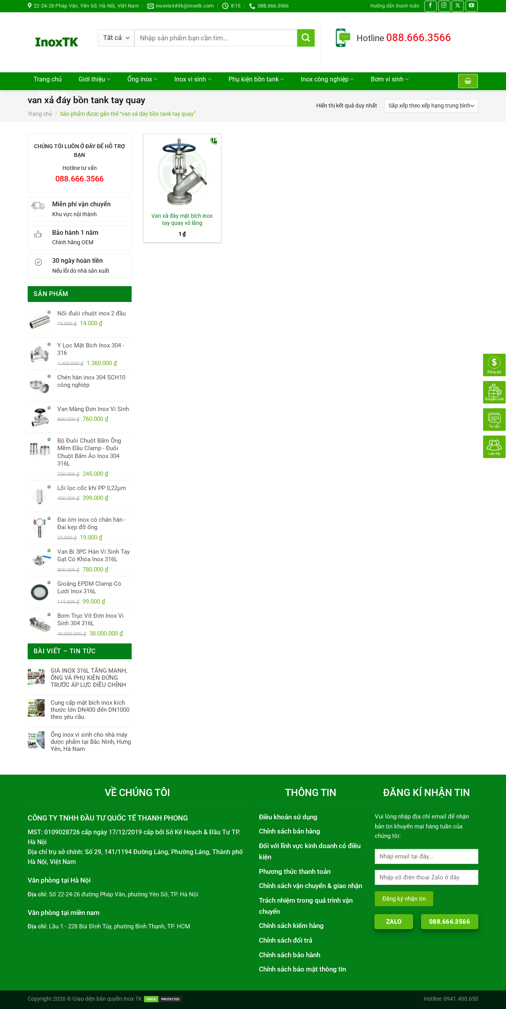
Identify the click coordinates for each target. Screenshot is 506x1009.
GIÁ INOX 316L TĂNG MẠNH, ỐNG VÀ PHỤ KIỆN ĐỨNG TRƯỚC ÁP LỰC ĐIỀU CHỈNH (89, 677)
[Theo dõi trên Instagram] (444, 6)
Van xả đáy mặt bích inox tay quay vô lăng (182, 219)
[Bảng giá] (494, 364)
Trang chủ (48, 79)
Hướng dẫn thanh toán (394, 6)
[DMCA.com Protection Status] (163, 999)
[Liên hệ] (494, 446)
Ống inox (139, 79)
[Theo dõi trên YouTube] (471, 6)
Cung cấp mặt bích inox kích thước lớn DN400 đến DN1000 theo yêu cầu (90, 709)
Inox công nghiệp (325, 79)
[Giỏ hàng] (468, 81)
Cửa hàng (52, 93)
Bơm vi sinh (387, 79)
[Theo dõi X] (457, 6)
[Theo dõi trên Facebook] (430, 6)
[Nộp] (306, 38)
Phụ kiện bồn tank (253, 79)
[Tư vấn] (494, 418)
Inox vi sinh (190, 79)
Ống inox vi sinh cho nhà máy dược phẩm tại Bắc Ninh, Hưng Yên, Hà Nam (91, 742)
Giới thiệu (92, 79)
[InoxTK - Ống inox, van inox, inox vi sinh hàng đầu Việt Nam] (57, 42)
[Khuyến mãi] (494, 391)
